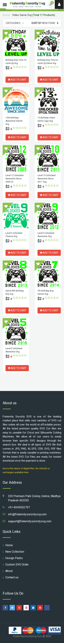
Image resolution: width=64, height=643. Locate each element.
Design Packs (14, 558)
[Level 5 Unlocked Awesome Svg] (16, 331)
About (9, 571)
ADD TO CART (18, 79)
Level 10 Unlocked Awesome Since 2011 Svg (46, 178)
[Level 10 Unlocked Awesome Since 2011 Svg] (48, 158)
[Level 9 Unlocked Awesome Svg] (48, 216)
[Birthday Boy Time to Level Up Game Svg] (48, 43)
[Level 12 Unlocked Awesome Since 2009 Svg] (16, 158)
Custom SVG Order (17, 564)
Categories (13, 23)
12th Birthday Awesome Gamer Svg (14, 120)
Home (6, 15)
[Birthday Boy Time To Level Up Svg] (16, 43)
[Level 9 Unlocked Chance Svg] (16, 216)
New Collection (14, 551)
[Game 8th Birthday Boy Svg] (16, 273)
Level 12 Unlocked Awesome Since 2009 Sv (14, 178)
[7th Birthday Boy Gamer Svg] (48, 273)
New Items (43, 23)
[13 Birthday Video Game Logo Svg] (48, 100)
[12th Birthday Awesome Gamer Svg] (16, 100)
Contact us (11, 577)
